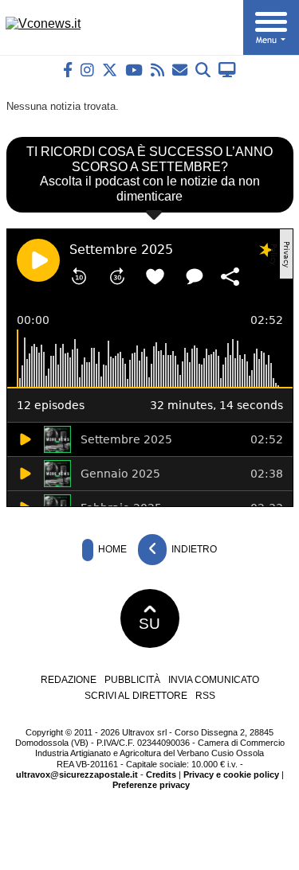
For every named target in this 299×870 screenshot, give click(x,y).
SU (149, 623)
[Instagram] (87, 69)
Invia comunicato (213, 679)
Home (111, 549)
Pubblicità (132, 679)
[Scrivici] (179, 69)
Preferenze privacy (151, 785)
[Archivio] (202, 69)
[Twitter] (109, 69)
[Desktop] (227, 69)
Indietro (193, 549)
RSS (205, 695)
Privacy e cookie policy (231, 774)
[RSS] (157, 69)
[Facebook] (68, 69)
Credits (161, 774)
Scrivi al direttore (136, 695)
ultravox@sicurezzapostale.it (77, 774)
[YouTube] (134, 69)
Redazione (68, 679)
